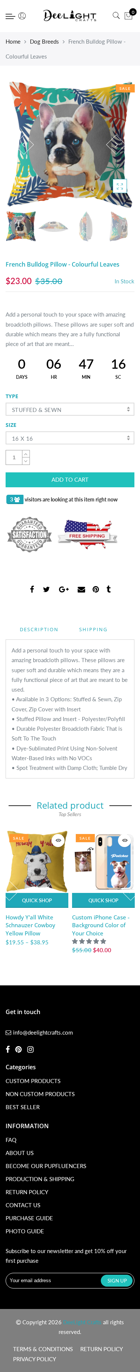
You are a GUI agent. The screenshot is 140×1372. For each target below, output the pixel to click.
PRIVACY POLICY (34, 1359)
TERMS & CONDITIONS (43, 1349)
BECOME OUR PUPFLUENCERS (46, 1165)
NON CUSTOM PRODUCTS (40, 1094)
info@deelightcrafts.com (43, 1032)
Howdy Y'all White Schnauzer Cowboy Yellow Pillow (30, 925)
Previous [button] (24, 145)
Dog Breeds (44, 41)
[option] (70, 145)
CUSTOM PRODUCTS (33, 1080)
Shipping (93, 629)
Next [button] (116, 145)
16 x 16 (22, 438)
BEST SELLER (23, 1107)
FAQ (11, 1139)
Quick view (58, 840)
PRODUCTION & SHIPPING (40, 1179)
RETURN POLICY (27, 1192)
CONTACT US (23, 1205)
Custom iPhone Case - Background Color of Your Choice (101, 925)
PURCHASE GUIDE (29, 1218)
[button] (90, 941)
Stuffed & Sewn (37, 409)
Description (39, 629)
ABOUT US (20, 1152)
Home (13, 41)
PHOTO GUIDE (25, 1231)
